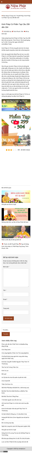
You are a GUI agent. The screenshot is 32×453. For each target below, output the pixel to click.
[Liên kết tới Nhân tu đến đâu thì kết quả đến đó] (16, 232)
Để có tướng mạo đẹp (8, 422)
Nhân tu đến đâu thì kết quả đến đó (11, 239)
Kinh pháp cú (8, 246)
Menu (16, 2)
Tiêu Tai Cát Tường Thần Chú (10, 367)
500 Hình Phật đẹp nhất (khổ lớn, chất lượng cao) (15, 387)
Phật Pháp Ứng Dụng (19, 246)
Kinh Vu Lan (5, 370)
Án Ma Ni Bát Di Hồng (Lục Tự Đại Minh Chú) (14, 414)
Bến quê (4, 374)
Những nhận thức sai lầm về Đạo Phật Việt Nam (15, 222)
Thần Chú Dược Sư (7, 384)
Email (5, 299)
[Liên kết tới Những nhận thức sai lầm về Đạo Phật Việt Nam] (16, 214)
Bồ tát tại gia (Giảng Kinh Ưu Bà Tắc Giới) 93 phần (16, 438)
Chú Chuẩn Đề (6, 380)
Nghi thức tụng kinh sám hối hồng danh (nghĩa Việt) (16, 426)
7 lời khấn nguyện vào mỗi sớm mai (11, 400)
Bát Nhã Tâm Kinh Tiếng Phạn (10, 396)
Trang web (6, 308)
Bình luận (6, 266)
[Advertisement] (16, 168)
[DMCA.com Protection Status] (4, 452)
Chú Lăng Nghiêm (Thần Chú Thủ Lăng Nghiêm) (15, 353)
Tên (4, 290)
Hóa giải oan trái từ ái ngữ (9, 204)
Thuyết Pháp (15, 244)
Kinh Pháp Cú (20, 96)
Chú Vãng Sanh (6, 349)
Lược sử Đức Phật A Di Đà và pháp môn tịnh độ (15, 442)
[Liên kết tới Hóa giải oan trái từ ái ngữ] (16, 196)
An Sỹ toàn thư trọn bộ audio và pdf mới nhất (14, 377)
